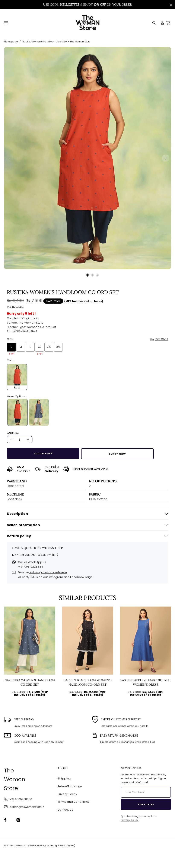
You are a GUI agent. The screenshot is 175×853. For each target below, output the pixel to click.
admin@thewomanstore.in (48, 572)
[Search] (154, 23)
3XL (156, 661)
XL (26, 661)
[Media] (87, 158)
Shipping (64, 778)
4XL (164, 661)
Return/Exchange (70, 786)
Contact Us (65, 809)
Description (17, 513)
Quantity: (13, 432)
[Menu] (6, 22)
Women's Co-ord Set (41, 327)
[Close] (171, 5)
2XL (33, 661)
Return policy (19, 536)
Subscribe (146, 804)
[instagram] (18, 820)
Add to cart (43, 453)
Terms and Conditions (74, 802)
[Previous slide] (9, 158)
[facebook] (5, 820)
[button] (168, 23)
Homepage (11, 41)
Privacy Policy (67, 794)
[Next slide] (166, 158)
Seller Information (23, 525)
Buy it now (117, 454)
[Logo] (87, 23)
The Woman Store (31, 322)
